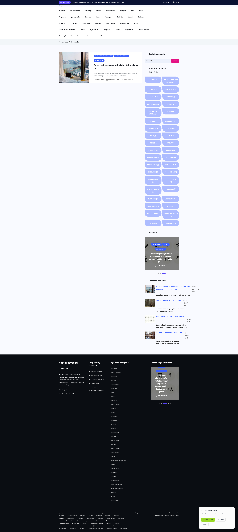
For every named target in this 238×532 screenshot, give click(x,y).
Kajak (141, 11)
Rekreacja (88, 11)
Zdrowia (88, 17)
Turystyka (62, 17)
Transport (108, 17)
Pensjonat (106, 30)
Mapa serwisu (95, 383)
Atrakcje (130, 17)
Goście (170, 104)
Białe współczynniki (65, 36)
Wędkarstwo (124, 23)
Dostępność (170, 89)
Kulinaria (141, 17)
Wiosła (136, 23)
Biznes (89, 36)
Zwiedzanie (170, 223)
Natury (98, 17)
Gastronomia (110, 11)
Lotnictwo (85, 526)
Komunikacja (171, 121)
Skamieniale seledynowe (67, 30)
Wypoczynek (94, 30)
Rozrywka (123, 11)
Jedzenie (74, 23)
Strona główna (63, 42)
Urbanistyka (100, 36)
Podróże (120, 17)
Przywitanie (129, 30)
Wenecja (108, 523)
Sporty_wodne (75, 17)
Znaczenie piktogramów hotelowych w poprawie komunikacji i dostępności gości (172, 326)
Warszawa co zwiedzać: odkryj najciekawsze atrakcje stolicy (100, 2)
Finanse (79, 36)
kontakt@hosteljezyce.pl (96, 390)
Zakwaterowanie (143, 30)
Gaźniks (117, 30)
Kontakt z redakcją (96, 371)
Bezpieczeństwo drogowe (171, 81)
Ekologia (98, 23)
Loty (132, 11)
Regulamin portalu (96, 375)
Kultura (98, 11)
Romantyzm (170, 165)
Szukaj (175, 61)
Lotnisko (117, 523)
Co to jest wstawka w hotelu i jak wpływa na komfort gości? (160, 259)
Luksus (82, 30)
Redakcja (101, 80)
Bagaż (76, 526)
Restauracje (63, 23)
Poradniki (62, 11)
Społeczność (86, 23)
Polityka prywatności (97, 379)
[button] (160, 273)
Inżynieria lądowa (153, 112)
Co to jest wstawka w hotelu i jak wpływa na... (116, 66)
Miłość (153, 143)
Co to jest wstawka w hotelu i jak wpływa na (173, 295)
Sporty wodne (110, 23)
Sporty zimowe (75, 11)
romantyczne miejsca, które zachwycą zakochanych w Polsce (170, 310)
